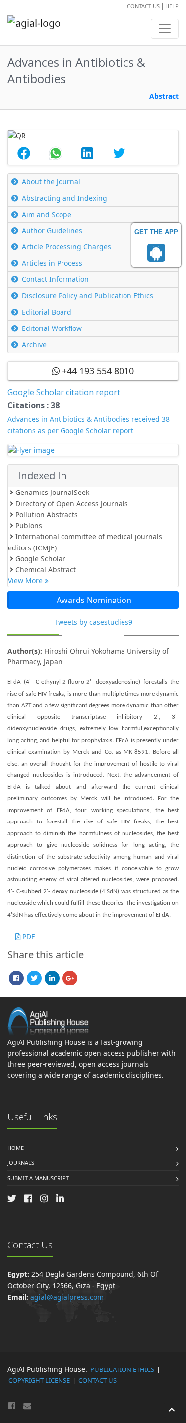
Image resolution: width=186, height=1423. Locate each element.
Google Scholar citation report (63, 392)
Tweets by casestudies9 (93, 622)
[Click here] (93, 450)
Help (172, 6)
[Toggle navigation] (165, 29)
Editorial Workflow (52, 328)
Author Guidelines (52, 230)
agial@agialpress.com (67, 1297)
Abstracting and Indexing (64, 198)
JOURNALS (20, 1162)
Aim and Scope (46, 214)
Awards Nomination (94, 600)
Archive (34, 344)
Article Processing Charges (66, 246)
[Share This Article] (24, 153)
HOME (15, 1147)
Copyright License (39, 1380)
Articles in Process (52, 263)
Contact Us (143, 6)
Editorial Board (46, 312)
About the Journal (51, 181)
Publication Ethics (122, 1369)
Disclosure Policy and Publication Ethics (87, 295)
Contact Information (55, 279)
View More (26, 580)
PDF (27, 936)
